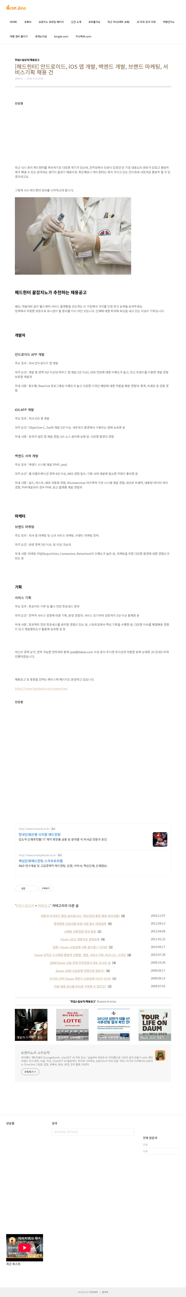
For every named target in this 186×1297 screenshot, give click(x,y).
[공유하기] (28, 888)
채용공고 (44, 905)
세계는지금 (41, 36)
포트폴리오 (94, 22)
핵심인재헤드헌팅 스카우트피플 (41, 861)
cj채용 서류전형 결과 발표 (80, 931)
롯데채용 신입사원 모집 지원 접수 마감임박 (80, 923)
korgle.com (61, 36)
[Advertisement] (93, 130)
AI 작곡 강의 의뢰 (146, 22)
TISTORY (93, 1292)
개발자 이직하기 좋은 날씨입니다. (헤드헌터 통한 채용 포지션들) (80, 916)
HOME (13, 22)
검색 (130, 1131)
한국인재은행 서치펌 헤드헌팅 (40, 834)
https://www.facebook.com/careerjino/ (41, 688)
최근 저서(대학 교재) (119, 22)
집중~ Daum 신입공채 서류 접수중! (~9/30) (80, 947)
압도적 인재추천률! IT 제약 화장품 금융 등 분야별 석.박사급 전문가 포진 (63, 839)
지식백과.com (83, 36)
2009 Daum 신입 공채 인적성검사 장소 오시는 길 (80, 963)
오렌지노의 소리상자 (35, 1052)
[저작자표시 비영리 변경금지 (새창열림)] (58, 888)
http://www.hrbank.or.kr (34, 828)
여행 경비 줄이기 (19, 36)
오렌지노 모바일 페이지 (51, 22)
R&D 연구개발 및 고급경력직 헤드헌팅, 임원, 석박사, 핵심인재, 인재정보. (63, 865)
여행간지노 (169, 22)
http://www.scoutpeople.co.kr (37, 855)
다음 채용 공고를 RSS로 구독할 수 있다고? (80, 986)
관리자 (105, 1292)
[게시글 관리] (33, 888)
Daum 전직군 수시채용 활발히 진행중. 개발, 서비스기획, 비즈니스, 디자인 (80, 955)
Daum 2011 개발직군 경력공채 (80, 939)
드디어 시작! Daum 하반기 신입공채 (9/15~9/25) (80, 978)
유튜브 (27, 22)
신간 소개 (76, 22)
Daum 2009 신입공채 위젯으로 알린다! (80, 971)
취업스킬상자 (25, 905)
